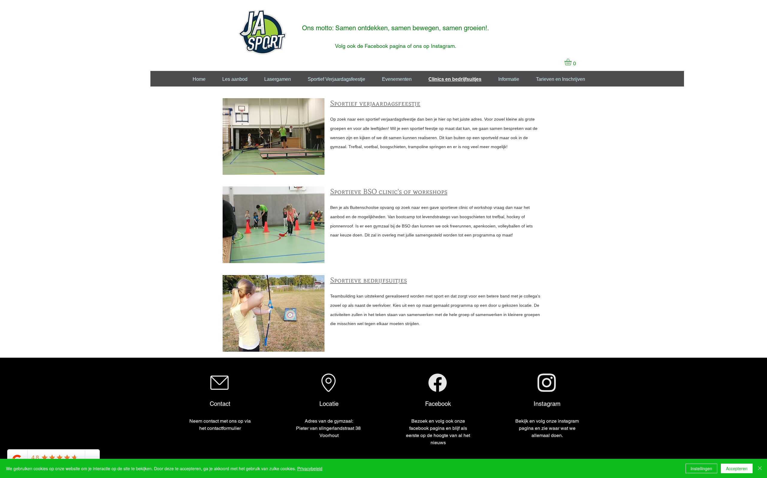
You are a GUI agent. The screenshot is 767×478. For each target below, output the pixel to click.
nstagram (443, 46)
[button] (572, 61)
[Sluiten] (759, 468)
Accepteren (737, 468)
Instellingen (701, 468)
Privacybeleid (309, 468)
